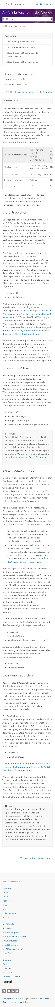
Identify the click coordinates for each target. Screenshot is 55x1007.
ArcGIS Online (9, 924)
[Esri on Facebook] (9, 991)
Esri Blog (6, 968)
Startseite (6, 888)
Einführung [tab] (11, 36)
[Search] (37, 4)
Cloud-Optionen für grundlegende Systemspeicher (22, 54)
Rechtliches (23, 1002)
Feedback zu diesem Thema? (38, 858)
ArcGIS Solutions (10, 945)
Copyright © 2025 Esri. (11, 999)
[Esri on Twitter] (4, 991)
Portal (5, 892)
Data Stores (7, 901)
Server (5, 896)
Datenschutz (44, 999)
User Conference (10, 972)
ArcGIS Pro (7, 928)
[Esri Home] (7, 982)
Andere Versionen (26, 92)
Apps (4, 909)
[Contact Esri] (17, 991)
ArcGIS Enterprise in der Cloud (21, 41)
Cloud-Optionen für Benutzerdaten (22, 62)
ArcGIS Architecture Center (15, 949)
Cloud (5, 905)
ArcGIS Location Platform (14, 936)
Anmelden (48, 4)
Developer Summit (11, 977)
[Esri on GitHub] (13, 991)
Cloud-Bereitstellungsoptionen (21, 47)
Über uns (6, 960)
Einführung (7, 26)
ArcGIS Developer (10, 941)
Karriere (6, 964)
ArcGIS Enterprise (15, 4)
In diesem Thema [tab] (12, 101)
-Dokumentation (24, 330)
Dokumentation (9, 913)
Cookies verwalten (10, 1002)
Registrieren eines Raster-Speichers (28, 457)
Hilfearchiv (46, 92)
